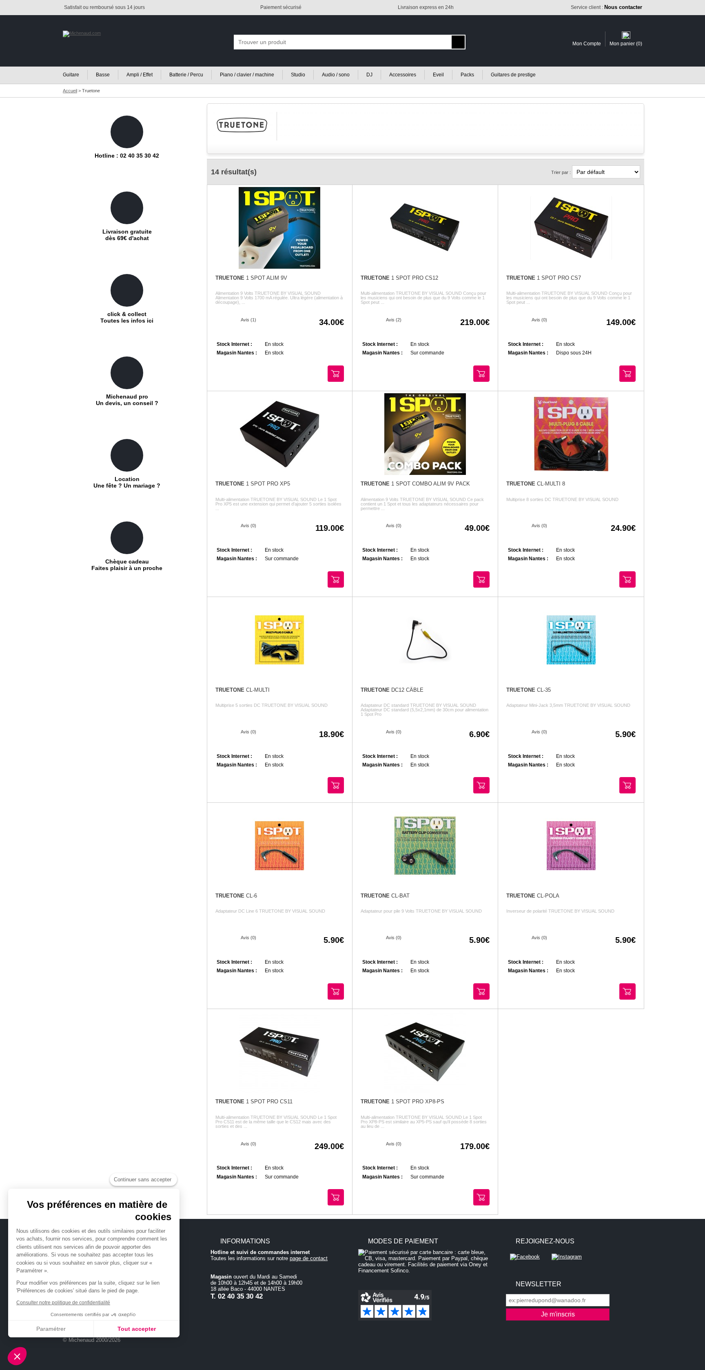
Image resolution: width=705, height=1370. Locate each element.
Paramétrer (51, 1328)
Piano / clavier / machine (247, 75)
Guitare (71, 75)
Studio (298, 75)
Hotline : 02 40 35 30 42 (127, 155)
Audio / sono (336, 75)
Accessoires (402, 75)
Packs (467, 75)
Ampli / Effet (139, 75)
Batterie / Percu (186, 75)
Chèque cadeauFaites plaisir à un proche (126, 564)
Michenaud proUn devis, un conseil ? (127, 399)
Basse (103, 75)
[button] (17, 1356)
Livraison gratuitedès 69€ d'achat (127, 234)
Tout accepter (137, 1328)
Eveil (438, 75)
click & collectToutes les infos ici (126, 317)
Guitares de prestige (513, 75)
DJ (369, 75)
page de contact (309, 1258)
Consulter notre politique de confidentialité (63, 1302)
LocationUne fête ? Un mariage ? (126, 482)
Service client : (606, 7)
